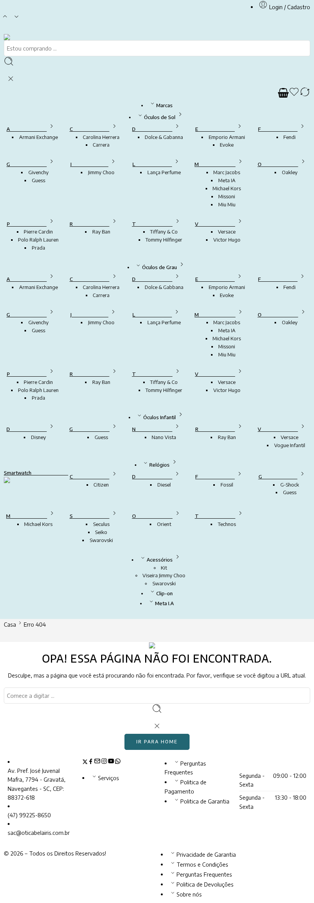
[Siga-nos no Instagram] (104, 762)
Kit (164, 568)
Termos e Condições (202, 864)
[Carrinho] (283, 93)
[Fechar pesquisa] (11, 79)
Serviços (108, 777)
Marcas (164, 105)
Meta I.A (164, 603)
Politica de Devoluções (205, 884)
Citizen (101, 485)
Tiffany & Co (164, 232)
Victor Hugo (226, 240)
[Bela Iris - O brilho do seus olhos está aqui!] (16, 37)
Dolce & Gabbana (164, 287)
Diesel (164, 485)
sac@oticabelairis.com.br (39, 832)
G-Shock (289, 485)
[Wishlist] (294, 93)
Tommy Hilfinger (164, 240)
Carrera (101, 145)
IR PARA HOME (157, 742)
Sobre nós (189, 894)
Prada (38, 248)
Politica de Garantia (204, 801)
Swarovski (101, 540)
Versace (227, 232)
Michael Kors (227, 188)
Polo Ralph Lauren (38, 240)
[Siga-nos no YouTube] (111, 762)
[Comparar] (304, 93)
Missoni (226, 196)
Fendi (289, 137)
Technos (227, 524)
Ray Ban (101, 232)
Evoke (227, 145)
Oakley (290, 172)
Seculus (101, 524)
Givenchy (38, 172)
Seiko (101, 532)
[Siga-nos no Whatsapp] (117, 762)
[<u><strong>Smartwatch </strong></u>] (31, 488)
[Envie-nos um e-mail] (97, 762)
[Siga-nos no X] (85, 762)
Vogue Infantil (289, 445)
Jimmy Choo (101, 172)
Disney (38, 437)
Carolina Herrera (101, 137)
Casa (10, 624)
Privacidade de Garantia (206, 854)
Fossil (227, 485)
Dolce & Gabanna (164, 137)
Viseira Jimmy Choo (163, 575)
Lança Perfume (164, 172)
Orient (164, 524)
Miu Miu (227, 204)
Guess (38, 180)
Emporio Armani (227, 137)
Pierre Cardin (38, 232)
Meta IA (227, 180)
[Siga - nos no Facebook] (91, 762)
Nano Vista (164, 437)
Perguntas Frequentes (204, 874)
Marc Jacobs (226, 172)
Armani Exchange (38, 137)
